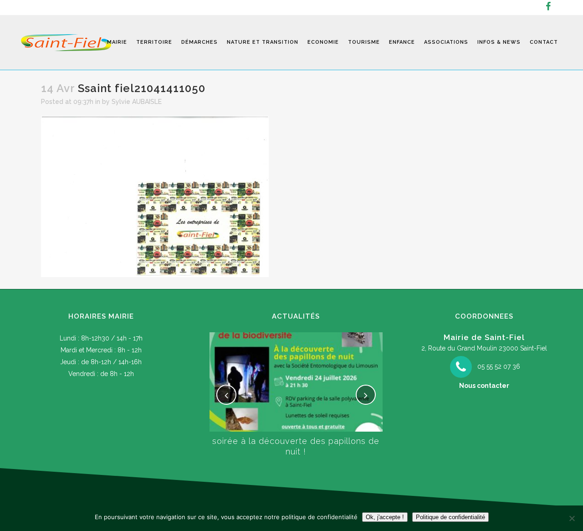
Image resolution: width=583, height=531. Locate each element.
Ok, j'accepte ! (385, 517)
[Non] (571, 518)
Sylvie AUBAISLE (137, 101)
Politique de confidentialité (450, 517)
